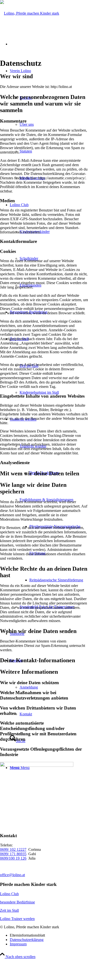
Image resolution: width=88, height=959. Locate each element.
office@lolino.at (12, 875)
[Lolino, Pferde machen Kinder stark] (29, 13)
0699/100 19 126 (13, 858)
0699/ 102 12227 (13, 849)
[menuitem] (54, 392)
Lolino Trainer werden (17, 919)
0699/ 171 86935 (13, 854)
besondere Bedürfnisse (17, 902)
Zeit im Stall (9, 910)
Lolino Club (9, 894)
